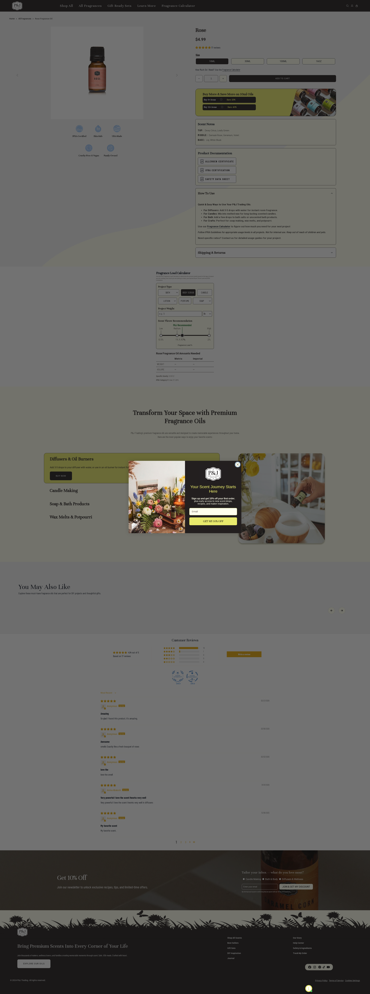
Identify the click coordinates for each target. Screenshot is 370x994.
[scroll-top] (363, 987)
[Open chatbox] (308, 988)
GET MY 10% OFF (213, 521)
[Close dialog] (237, 464)
